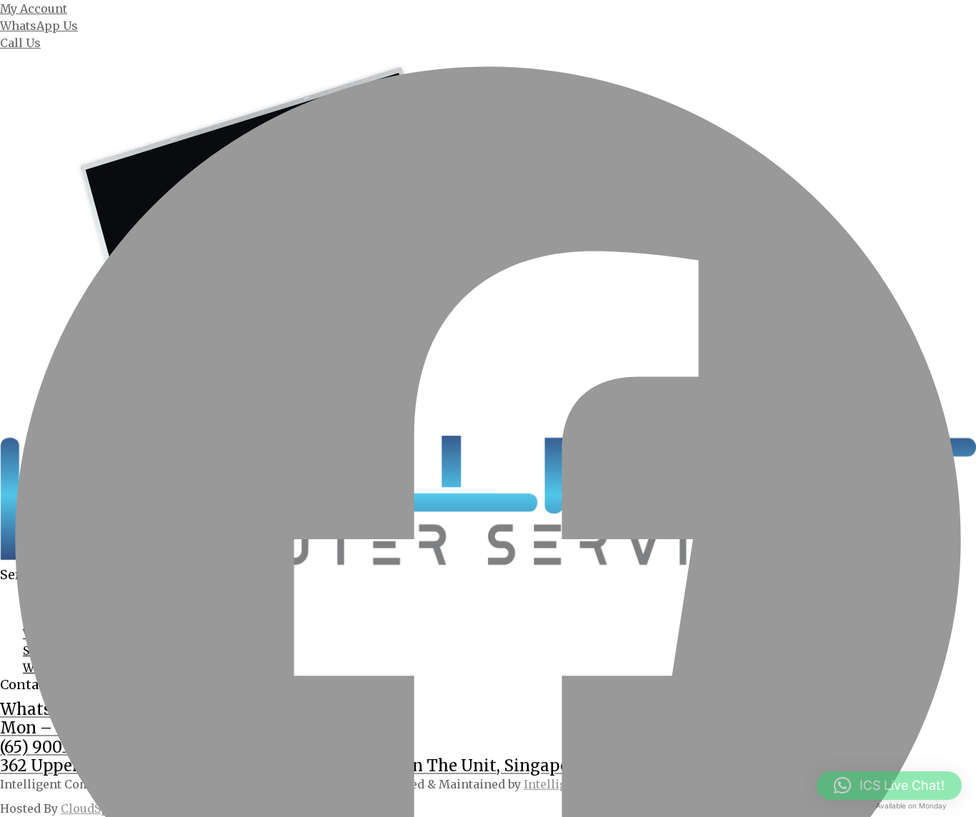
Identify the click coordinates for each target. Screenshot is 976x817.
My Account (33, 8)
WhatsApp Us (39, 26)
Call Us (20, 43)
